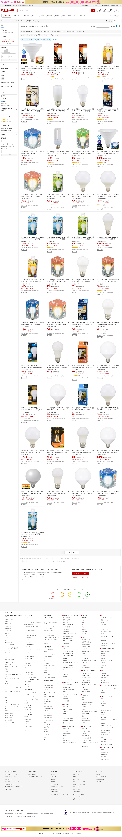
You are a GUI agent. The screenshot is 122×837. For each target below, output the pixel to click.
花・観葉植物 (85, 746)
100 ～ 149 (4, 89)
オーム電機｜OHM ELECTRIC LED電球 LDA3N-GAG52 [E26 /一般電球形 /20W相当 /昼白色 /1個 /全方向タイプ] (58, 196)
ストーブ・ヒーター (10, 652)
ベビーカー (84, 687)
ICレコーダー (27, 637)
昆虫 (83, 716)
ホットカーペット (9, 655)
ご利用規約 (98, 781)
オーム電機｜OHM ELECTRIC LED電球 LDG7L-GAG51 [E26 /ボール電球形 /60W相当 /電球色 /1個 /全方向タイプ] (108, 367)
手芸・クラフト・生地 (106, 660)
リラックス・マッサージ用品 (70, 742)
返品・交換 (76, 779)
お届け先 (3, 93)
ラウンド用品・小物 (106, 631)
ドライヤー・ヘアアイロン (30, 692)
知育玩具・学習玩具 (86, 642)
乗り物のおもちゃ (86, 644)
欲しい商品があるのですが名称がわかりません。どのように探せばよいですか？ (43, 572)
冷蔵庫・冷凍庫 (9, 619)
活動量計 (26, 721)
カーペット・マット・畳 (107, 728)
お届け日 (3, 99)
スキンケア (65, 706)
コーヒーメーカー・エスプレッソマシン (13, 688)
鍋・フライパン (66, 617)
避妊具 (64, 691)
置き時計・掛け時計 (106, 730)
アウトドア (103, 640)
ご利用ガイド (85, 5)
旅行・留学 (46, 690)
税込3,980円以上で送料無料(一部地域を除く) (23, 5)
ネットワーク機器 (28, 675)
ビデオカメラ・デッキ (29, 633)
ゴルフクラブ (104, 624)
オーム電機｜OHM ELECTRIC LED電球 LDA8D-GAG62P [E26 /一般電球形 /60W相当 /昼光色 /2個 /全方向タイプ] (58, 493)
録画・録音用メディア (29, 624)
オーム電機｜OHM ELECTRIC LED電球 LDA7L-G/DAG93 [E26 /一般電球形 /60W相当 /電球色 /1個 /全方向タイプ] (83, 367)
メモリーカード (28, 642)
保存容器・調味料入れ (68, 624)
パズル (83, 653)
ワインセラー (8, 702)
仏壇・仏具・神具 (105, 759)
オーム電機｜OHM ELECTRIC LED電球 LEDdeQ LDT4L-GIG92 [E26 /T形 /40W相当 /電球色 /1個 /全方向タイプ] (58, 110)
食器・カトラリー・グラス (69, 622)
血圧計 (26, 728)
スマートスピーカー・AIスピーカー (32, 649)
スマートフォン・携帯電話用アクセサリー (52, 623)
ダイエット (65, 731)
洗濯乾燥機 (8, 624)
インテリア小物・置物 (106, 744)
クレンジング (66, 711)
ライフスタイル (47, 701)
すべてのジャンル (5, 21)
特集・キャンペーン (33, 774)
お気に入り (53, 776)
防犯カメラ (84, 733)
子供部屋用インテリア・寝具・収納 (109, 720)
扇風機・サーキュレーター (11, 666)
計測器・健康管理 (67, 733)
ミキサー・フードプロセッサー (12, 704)
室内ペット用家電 (86, 720)
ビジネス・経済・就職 (49, 697)
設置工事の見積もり (10, 784)
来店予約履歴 (54, 789)
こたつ (6, 657)
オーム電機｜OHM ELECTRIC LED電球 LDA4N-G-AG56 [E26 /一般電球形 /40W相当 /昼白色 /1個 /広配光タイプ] (108, 324)
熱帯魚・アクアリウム (87, 704)
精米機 (6, 683)
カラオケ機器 (47, 675)
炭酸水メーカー (9, 710)
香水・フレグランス (67, 723)
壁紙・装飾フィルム (106, 732)
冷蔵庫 (63, 15)
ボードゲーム (85, 658)
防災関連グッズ (85, 735)
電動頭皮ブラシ (28, 710)
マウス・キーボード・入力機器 (31, 679)
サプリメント (66, 728)
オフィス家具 (104, 741)
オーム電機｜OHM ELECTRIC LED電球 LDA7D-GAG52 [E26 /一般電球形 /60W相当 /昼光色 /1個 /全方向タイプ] (58, 239)
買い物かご (53, 774)
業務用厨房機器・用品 (68, 636)
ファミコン (65, 676)
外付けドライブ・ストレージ (31, 677)
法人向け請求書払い (56, 791)
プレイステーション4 (68, 653)
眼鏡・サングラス (105, 645)
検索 (10, 60)
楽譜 (45, 694)
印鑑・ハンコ (104, 653)
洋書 (45, 722)
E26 (3, 78)
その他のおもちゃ (86, 667)
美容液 (64, 713)
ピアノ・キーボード (48, 649)
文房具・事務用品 (105, 651)
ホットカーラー (28, 705)
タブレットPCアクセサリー (50, 626)
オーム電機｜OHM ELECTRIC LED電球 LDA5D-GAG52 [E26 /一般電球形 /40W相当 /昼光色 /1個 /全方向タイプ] (32, 239)
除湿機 (6, 671)
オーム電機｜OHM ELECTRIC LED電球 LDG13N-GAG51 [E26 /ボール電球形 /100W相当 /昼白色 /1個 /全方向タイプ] (108, 452)
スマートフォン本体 (48, 617)
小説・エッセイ (47, 710)
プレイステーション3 (68, 665)
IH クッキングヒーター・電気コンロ (13, 707)
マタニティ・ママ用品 (87, 677)
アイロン (7, 635)
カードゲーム (85, 655)
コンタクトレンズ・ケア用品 (70, 694)
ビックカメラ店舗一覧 (103, 5)
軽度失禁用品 (66, 701)
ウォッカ (84, 629)
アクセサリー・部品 (29, 644)
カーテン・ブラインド (106, 725)
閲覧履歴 (53, 779)
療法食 (83, 723)
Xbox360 (65, 660)
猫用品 (83, 697)
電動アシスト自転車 (106, 620)
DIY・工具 (84, 728)
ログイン (111, 16)
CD (44, 739)
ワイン (83, 620)
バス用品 (103, 662)
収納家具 (103, 723)
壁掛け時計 (103, 677)
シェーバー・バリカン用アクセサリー (32, 699)
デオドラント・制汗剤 (68, 718)
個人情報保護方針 (100, 779)
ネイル (64, 716)
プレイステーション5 (68, 651)
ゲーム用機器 (27, 681)
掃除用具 (103, 655)
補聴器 (26, 716)
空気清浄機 (49, 15)
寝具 (102, 698)
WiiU (64, 669)
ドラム (45, 658)
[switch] (16, 109)
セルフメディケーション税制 (12, 816)
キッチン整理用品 (67, 629)
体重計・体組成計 (28, 726)
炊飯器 (6, 681)
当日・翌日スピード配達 (11, 774)
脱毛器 (26, 703)
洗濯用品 (103, 658)
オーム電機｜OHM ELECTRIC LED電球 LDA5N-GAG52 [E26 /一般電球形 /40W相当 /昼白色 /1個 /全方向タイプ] (83, 239)
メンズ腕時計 (104, 673)
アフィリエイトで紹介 (78, 794)
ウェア (102, 634)
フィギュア (84, 649)
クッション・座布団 (106, 710)
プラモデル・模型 (86, 646)
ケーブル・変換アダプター (50, 628)
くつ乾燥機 (8, 630)
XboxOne (65, 658)
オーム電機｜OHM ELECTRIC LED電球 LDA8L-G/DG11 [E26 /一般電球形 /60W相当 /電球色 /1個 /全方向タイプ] (32, 110)
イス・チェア (104, 717)
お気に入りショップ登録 (79, 784)
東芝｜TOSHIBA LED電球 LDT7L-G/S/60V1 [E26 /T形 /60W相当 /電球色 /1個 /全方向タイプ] (57, 68)
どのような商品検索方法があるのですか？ (34, 574)
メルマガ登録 (76, 789)
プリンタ (26, 668)
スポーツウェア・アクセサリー (108, 643)
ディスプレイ (27, 665)
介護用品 (65, 696)
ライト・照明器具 (9, 644)
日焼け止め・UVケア (68, 720)
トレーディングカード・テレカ (89, 660)
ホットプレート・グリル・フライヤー (13, 692)
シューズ (103, 627)
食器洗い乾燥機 (9, 713)
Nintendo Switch (67, 649)
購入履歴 (53, 781)
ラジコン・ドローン (86, 651)
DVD (45, 742)
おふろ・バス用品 (86, 680)
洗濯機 (69, 15)
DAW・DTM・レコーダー (50, 654)
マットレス (103, 701)
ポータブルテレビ (28, 640)
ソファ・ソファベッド (106, 708)
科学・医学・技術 (48, 717)
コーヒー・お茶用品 (67, 638)
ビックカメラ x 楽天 (6, 5)
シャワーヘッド (28, 712)
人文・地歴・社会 (48, 706)
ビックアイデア (25, 15)
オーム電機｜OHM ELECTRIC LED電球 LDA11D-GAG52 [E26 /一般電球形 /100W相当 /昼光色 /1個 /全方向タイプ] (58, 367)
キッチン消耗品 (66, 627)
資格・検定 (46, 727)
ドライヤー (34, 15)
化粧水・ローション (67, 709)
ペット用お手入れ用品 (87, 702)
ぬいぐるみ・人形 (86, 639)
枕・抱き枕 (103, 703)
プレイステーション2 (68, 667)
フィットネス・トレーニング (108, 636)
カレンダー (46, 699)
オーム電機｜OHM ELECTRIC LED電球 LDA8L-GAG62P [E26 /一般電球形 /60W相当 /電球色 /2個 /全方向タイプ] (83, 452)
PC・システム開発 (48, 720)
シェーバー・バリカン (29, 697)
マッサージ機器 (28, 714)
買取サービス (8, 789)
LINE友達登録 (76, 791)
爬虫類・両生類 (85, 713)
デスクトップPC (28, 658)
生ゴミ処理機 (8, 720)
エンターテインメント (49, 687)
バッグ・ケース (104, 629)
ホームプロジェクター (29, 630)
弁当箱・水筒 (66, 631)
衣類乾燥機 (8, 626)
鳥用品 (83, 709)
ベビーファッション (86, 675)
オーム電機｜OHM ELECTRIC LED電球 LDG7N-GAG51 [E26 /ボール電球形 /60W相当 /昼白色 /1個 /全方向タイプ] (83, 493)
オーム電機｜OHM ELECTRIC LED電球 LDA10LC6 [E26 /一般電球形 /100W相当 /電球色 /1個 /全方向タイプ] (58, 452)
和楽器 (45, 672)
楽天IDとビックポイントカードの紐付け (60, 794)
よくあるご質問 (93, 5)
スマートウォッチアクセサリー (51, 637)
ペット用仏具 (85, 718)
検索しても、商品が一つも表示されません (34, 577)
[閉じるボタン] (119, 31)
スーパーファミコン (67, 679)
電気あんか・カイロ (10, 662)
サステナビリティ (69, 833)
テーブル (103, 712)
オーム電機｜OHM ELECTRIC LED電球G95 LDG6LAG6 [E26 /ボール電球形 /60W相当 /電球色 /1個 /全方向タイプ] (108, 196)
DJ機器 (45, 668)
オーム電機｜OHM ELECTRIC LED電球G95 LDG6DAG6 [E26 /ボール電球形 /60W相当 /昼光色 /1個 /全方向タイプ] (83, 196)
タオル (102, 667)
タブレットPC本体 (48, 620)
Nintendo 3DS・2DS (68, 655)
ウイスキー (84, 617)
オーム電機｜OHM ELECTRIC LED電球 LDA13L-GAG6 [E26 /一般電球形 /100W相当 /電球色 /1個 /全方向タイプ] (83, 110)
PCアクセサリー (28, 663)
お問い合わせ (76, 799)
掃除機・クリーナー (10, 633)
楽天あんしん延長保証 (10, 776)
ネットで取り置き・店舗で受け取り (13, 786)
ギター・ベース (47, 661)
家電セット (16, 15)
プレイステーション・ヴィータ (70, 662)
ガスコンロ (8, 695)
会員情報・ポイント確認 (57, 786)
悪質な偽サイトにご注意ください (27, 816)
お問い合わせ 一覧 (59, 833)
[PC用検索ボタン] (93, 10)
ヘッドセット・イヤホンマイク (51, 633)
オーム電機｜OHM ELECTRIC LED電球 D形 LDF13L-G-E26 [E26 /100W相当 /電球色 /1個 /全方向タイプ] (58, 153)
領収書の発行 (76, 786)
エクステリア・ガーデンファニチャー (90, 743)
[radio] (2, 27)
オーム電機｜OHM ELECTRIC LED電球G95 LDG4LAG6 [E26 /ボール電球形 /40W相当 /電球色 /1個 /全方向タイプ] (108, 409)
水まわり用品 (66, 643)
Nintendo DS (66, 674)
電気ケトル (8, 700)
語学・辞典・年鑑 (48, 715)
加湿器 (6, 669)
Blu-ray (45, 737)
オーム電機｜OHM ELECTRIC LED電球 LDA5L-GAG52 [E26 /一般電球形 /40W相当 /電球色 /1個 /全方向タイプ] (32, 281)
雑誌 (45, 703)
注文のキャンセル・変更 (79, 781)
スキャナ (26, 670)
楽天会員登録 (117, 16)
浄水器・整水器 (9, 715)
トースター (8, 685)
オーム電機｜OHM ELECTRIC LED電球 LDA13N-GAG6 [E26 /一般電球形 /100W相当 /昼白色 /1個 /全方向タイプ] (108, 239)
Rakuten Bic (8, 10)
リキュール (84, 627)
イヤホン (42, 15)
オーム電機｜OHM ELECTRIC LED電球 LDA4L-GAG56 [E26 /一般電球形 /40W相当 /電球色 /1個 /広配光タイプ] (83, 281)
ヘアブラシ (27, 694)
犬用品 (83, 699)
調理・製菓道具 (66, 620)
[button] (2, 51)
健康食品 (65, 735)
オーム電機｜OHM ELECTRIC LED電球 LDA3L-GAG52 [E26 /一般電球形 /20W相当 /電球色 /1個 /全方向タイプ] (108, 68)
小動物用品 (84, 706)
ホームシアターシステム (30, 635)
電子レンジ (82, 15)
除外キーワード (5, 148)
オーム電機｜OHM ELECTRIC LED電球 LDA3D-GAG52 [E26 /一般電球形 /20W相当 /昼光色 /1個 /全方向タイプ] (32, 534)
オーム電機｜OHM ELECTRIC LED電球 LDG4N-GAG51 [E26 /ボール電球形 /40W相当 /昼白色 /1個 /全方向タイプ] (58, 409)
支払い (74, 776)
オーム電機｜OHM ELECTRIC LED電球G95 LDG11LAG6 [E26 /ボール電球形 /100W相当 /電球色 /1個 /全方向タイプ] (32, 452)
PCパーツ (26, 684)
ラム (83, 624)
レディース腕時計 (105, 675)
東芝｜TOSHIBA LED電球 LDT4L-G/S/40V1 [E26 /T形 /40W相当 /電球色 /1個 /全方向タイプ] (82, 68)
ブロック (84, 665)
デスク (102, 715)
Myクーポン (54, 784)
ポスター (46, 731)
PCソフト (26, 686)
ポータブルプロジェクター (30, 653)
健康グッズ (65, 738)
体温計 (26, 730)
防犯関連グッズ (104, 752)
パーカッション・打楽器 (49, 665)
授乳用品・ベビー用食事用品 (89, 684)
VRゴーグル (46, 643)
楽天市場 (118, 5)
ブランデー (84, 631)
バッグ (102, 690)
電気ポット (8, 697)
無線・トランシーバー (29, 647)
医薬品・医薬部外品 (67, 684)
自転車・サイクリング (106, 617)
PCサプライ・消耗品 (29, 672)
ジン (83, 622)
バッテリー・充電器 (48, 630)
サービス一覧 (50, 833)
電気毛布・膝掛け (9, 659)
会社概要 (113, 5)
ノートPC (26, 661)
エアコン (57, 15)
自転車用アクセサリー (106, 622)
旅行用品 (103, 693)
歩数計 (26, 723)
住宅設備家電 (8, 642)
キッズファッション (86, 673)
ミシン (6, 637)
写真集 (45, 729)
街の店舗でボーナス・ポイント (35, 776)
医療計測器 (65, 698)
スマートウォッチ (105, 682)
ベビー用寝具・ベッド (87, 682)
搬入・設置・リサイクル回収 (12, 781)
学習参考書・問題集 (48, 708)
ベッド (102, 705)
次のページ (75, 552)
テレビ (75, 15)
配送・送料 (76, 774)
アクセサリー (47, 663)
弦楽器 (45, 670)
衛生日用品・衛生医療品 (68, 689)
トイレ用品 (103, 665)
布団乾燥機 (8, 628)
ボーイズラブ (47, 713)
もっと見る (25, 579)
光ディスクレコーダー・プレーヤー (32, 627)
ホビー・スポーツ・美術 (49, 692)
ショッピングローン (10, 779)
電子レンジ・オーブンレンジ (12, 678)
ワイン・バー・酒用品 (68, 640)
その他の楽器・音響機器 (49, 677)
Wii (63, 672)
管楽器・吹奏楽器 (48, 656)
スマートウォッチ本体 (49, 635)
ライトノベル (47, 724)
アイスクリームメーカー (11, 722)
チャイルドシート (86, 689)
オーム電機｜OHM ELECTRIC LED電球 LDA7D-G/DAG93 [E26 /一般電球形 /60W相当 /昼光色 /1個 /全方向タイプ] (83, 409)
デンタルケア (27, 707)
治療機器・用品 (66, 687)
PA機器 (45, 651)
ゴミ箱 (102, 737)
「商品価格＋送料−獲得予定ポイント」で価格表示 (32, 26)
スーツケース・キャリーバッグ (108, 688)
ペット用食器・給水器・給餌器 (89, 711)
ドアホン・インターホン (88, 731)
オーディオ (27, 620)
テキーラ (84, 634)
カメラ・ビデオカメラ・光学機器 (32, 622)
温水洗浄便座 (27, 719)
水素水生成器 (8, 717)
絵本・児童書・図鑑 (48, 685)
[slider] (1, 53)
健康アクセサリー (67, 740)
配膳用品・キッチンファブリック (71, 634)
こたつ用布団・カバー (106, 739)
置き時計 (103, 680)
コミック (46, 683)
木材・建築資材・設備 (87, 738)
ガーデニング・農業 (86, 740)
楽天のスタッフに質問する (81, 573)
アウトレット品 (104, 749)
